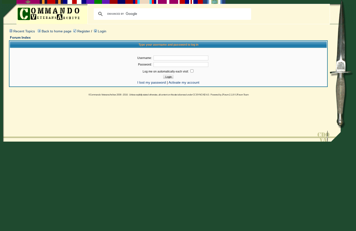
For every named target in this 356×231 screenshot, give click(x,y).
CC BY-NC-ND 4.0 (201, 94)
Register (83, 31)
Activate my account (184, 82)
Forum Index (20, 37)
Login (101, 31)
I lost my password (151, 82)
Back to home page (56, 31)
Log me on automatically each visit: (166, 71)
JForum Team (242, 94)
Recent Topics (24, 31)
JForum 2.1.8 (228, 94)
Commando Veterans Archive (103, 94)
